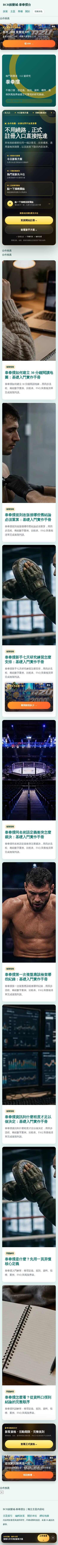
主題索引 (7, 1516)
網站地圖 (44, 1516)
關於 (27, 11)
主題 (12, 11)
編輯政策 (20, 1516)
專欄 (20, 11)
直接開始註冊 (29, 220)
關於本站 (32, 1516)
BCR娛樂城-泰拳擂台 (17, 4)
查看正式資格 (29, 1444)
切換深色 (38, 11)
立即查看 (43, 1538)
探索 (5, 11)
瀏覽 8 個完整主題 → (16, 101)
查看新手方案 (29, 229)
